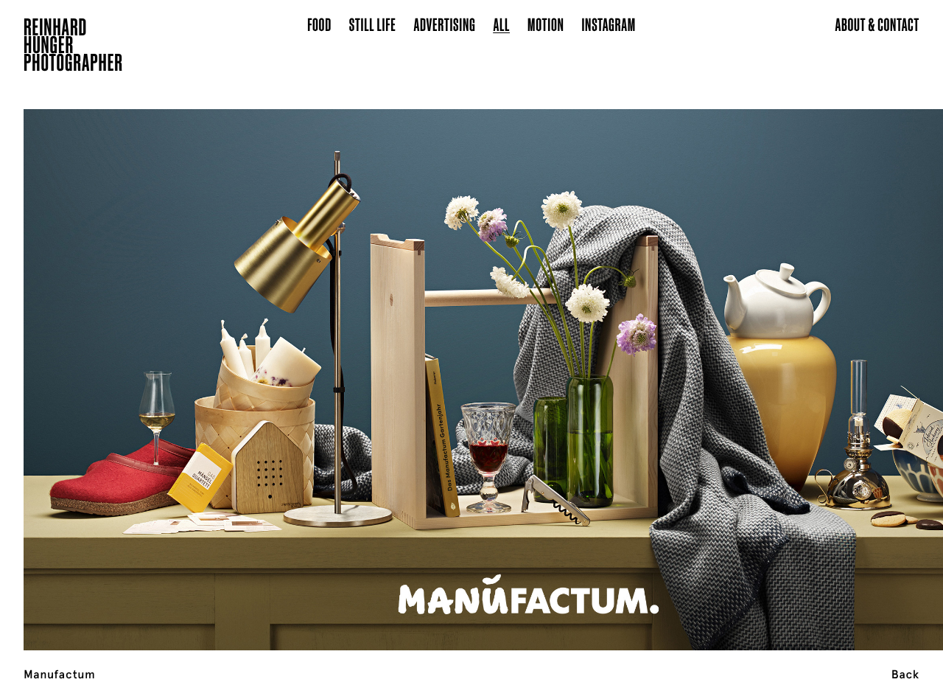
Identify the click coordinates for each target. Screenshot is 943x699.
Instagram (609, 24)
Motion (545, 24)
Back (905, 675)
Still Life (372, 24)
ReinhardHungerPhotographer (73, 47)
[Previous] (94, 361)
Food (319, 24)
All (501, 24)
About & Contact (877, 24)
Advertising (445, 24)
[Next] (848, 361)
